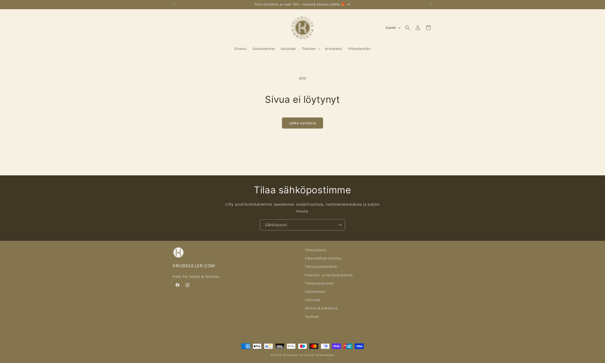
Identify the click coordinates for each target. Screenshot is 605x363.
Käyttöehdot (315, 292)
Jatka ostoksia (302, 123)
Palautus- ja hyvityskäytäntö (329, 275)
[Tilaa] (339, 224)
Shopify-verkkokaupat (318, 355)
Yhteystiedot (315, 250)
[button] (310, 49)
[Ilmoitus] (431, 4)
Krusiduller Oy (293, 355)
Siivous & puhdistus (321, 308)
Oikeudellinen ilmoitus (323, 258)
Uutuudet (312, 300)
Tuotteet (312, 317)
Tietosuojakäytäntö (321, 266)
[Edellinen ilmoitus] (174, 4)
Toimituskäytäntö (319, 283)
